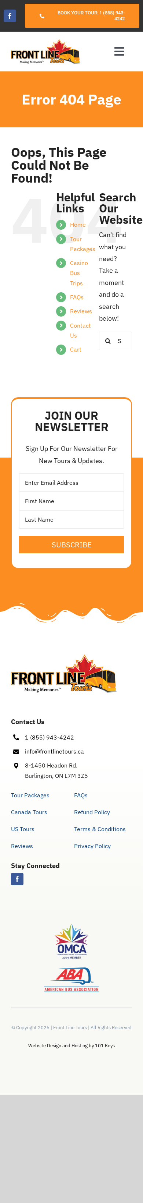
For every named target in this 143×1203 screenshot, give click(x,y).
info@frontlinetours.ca (54, 751)
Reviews (81, 311)
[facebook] (10, 16)
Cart (75, 349)
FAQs (77, 297)
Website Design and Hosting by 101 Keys (71, 1046)
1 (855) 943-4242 (49, 737)
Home (78, 224)
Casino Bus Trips (79, 272)
